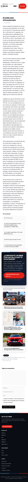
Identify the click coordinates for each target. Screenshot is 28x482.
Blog (15, 6)
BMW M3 (4, 435)
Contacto (4, 468)
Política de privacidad (6, 463)
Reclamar (22, 6)
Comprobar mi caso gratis (12, 275)
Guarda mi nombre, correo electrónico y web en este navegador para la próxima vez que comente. (13, 400)
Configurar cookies (6, 470)
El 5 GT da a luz (7, 360)
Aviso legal (4, 461)
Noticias (11, 4)
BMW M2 (4, 442)
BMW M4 (4, 439)
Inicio (3, 450)
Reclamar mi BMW (7, 426)
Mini (2, 437)
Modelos (5, 4)
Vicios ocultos (5, 455)
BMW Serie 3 (4, 444)
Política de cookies (6, 465)
